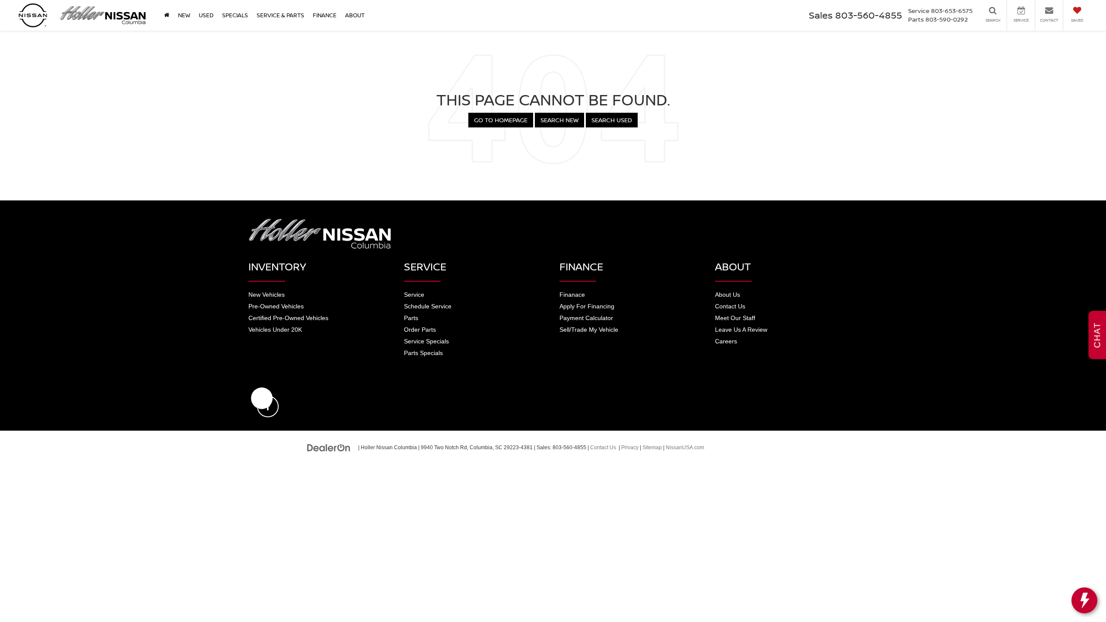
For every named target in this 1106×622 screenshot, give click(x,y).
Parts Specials (423, 352)
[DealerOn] (329, 447)
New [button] (184, 15)
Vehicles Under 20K (275, 329)
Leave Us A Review (741, 329)
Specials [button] (235, 15)
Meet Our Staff (735, 317)
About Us (727, 294)
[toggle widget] (1084, 600)
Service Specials (426, 341)
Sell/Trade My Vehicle (588, 329)
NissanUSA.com (685, 447)
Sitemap (652, 447)
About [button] (355, 15)
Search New (559, 120)
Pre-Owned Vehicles (276, 306)
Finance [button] (325, 15)
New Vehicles (266, 294)
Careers (726, 341)
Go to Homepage (501, 120)
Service (414, 294)
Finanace (572, 294)
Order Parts (420, 329)
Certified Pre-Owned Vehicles (288, 317)
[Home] (167, 15)
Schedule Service (427, 306)
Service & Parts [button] (280, 15)
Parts (411, 317)
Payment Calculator (586, 317)
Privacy (630, 447)
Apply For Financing (586, 306)
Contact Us (730, 306)
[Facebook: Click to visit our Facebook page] (262, 398)
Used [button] (206, 15)
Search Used (611, 120)
